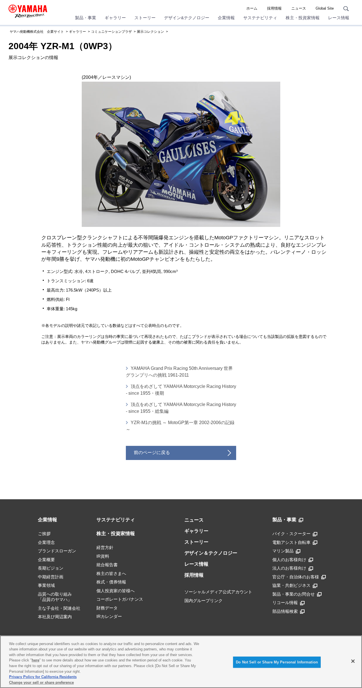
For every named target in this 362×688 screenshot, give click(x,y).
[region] (181, 661)
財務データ (107, 607)
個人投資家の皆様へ (115, 590)
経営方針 (104, 547)
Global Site (325, 8)
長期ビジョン (50, 568)
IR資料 (102, 556)
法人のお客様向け (289, 568)
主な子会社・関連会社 (59, 608)
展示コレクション (150, 32)
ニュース (298, 8)
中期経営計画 (50, 576)
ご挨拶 (44, 533)
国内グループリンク (203, 600)
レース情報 (338, 17)
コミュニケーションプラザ (111, 32)
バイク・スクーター (291, 533)
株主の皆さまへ (111, 573)
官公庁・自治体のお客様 (295, 576)
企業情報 (226, 17)
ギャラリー (115, 17)
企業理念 (46, 542)
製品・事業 (85, 17)
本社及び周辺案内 (55, 616)
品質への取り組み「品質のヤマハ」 (55, 597)
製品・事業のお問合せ (293, 594)
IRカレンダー (109, 616)
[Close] (353, 661)
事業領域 (46, 585)
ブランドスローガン (57, 550)
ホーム (251, 8)
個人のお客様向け (289, 559)
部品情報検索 (285, 611)
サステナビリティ (260, 17)
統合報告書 (107, 564)
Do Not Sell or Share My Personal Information (277, 662)
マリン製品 (283, 550)
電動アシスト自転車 (291, 542)
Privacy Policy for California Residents (43, 677)
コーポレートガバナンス (119, 599)
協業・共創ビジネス (291, 585)
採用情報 (274, 8)
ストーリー (145, 17)
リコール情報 (285, 602)
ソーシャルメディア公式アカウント (218, 591)
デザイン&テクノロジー (186, 17)
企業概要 (46, 559)
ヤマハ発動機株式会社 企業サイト (37, 32)
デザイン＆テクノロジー (210, 553)
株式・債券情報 (111, 582)
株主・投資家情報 (303, 17)
